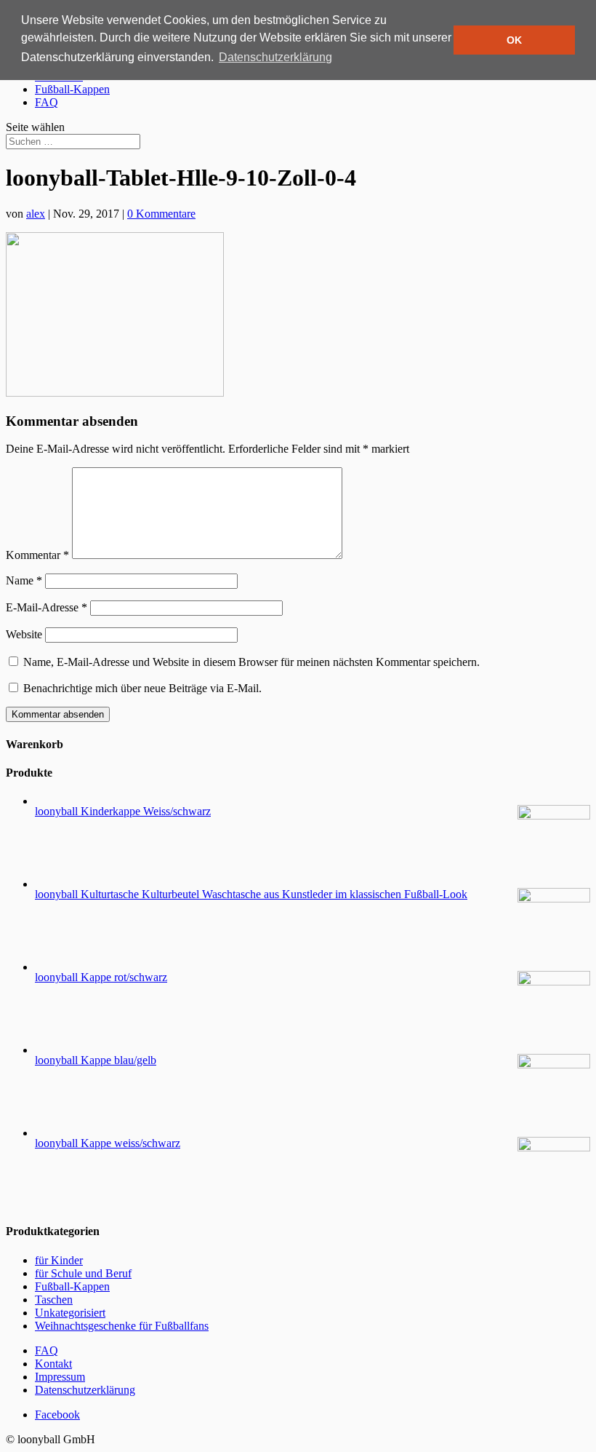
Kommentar (37, 555)
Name (24, 580)
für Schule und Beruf (83, 1273)
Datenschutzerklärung (85, 1390)
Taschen (54, 1299)
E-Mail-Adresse (46, 607)
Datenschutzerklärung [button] (275, 57)
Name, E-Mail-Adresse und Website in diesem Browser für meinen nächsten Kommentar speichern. (251, 662)
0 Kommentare (161, 213)
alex (35, 213)
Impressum (60, 1376)
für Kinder (59, 1260)
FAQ (46, 102)
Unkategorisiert (70, 1312)
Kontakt (53, 1363)
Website (24, 634)
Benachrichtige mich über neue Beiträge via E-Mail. (142, 688)
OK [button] (514, 40)
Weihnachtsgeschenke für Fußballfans (122, 1326)
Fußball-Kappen (72, 89)
